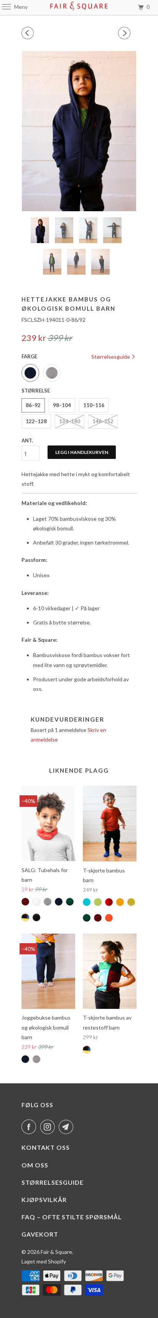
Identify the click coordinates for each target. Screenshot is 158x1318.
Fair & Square (56, 1251)
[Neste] (125, 33)
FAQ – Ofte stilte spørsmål (71, 1216)
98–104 (62, 405)
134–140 (69, 421)
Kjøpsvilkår (44, 1199)
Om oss (34, 1165)
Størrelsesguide (111, 356)
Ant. (27, 440)
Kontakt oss (45, 1147)
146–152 (103, 421)
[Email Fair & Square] (67, 1126)
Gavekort (39, 1234)
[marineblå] (79, 131)
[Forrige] (28, 33)
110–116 (93, 405)
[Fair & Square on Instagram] (49, 1126)
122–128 (36, 421)
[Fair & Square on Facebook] (30, 1126)
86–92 (33, 405)
